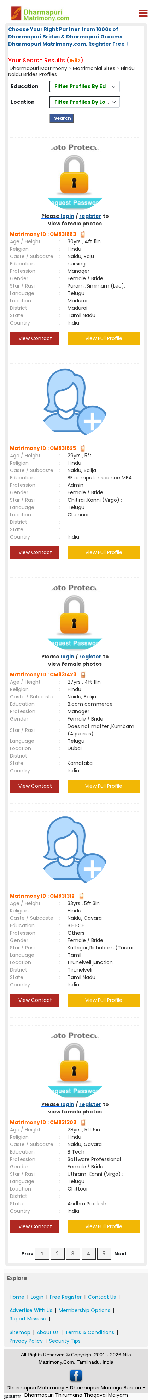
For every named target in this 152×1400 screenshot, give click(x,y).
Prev (27, 1253)
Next (120, 1253)
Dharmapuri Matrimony (38, 68)
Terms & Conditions (89, 1332)
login (67, 216)
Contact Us (102, 1296)
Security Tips (65, 1340)
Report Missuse (28, 1318)
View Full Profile (103, 338)
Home (17, 1296)
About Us (48, 1332)
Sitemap (20, 1332)
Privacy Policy (26, 1340)
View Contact (34, 338)
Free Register (66, 1296)
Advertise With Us (31, 1310)
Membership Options (84, 1310)
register (90, 216)
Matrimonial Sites (94, 68)
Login (37, 1296)
